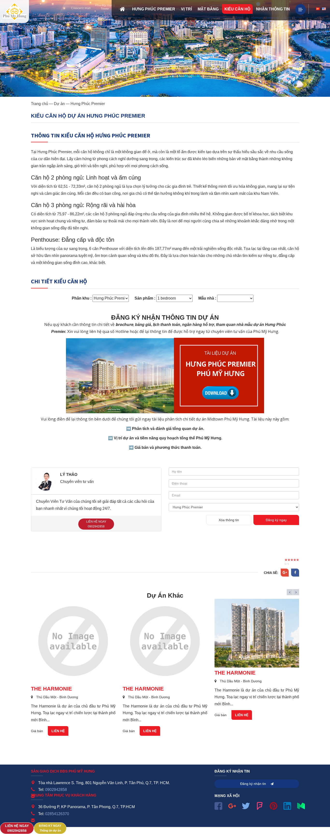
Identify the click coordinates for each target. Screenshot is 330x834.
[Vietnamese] (318, 9)
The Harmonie (51, 689)
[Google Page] (232, 805)
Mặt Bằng (208, 9)
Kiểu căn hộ (237, 9)
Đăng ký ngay (276, 520)
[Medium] (301, 805)
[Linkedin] (287, 805)
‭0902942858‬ (17, 829)
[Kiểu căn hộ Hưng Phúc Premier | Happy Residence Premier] (14, 11)
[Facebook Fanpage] (218, 805)
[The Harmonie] (73, 641)
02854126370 (57, 814)
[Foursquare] (260, 805)
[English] (324, 9)
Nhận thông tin (273, 9)
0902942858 (56, 790)
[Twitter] (246, 805)
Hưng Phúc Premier (153, 9)
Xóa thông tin (229, 520)
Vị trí (186, 9)
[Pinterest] (273, 805)
